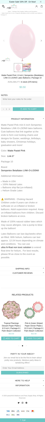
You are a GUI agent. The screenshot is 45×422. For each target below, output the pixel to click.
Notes (4, 95)
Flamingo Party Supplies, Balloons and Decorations (24, 11)
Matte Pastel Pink (16, 150)
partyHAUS (12, 6)
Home (9, 11)
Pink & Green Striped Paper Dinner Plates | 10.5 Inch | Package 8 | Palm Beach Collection (33, 327)
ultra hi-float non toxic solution (16, 247)
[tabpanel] (11, 322)
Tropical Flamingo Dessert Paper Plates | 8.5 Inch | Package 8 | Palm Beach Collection (11, 327)
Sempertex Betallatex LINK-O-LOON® (20, 170)
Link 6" (10, 156)
